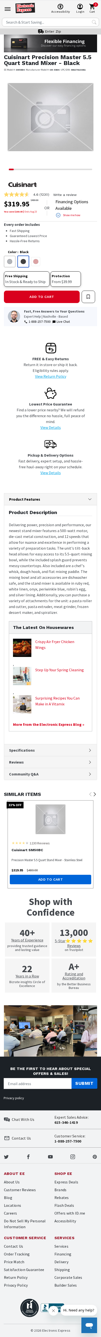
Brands (60, 1189)
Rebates (61, 1197)
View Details (50, 427)
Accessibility (65, 1220)
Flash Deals (64, 1205)
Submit (84, 1083)
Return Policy (15, 1277)
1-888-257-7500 (39, 321)
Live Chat (63, 321)
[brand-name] (22, 185)
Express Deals (66, 1182)
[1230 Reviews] (20, 842)
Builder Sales (65, 1285)
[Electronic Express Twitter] (6, 1156)
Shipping (62, 1269)
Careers (10, 1213)
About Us (12, 1182)
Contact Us (13, 1246)
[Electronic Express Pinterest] (94, 1156)
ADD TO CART (41, 297)
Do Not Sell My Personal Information (25, 1223)
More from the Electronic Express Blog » (48, 724)
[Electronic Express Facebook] (28, 1156)
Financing (62, 1254)
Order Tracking (17, 1254)
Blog (8, 1197)
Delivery (61, 1261)
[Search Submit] (94, 22)
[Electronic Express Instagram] (72, 1156)
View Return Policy (50, 376)
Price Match (14, 1261)
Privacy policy (14, 1098)
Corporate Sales (68, 1277)
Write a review (65, 194)
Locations (12, 1205)
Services (61, 1246)
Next (94, 794)
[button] (11, 120)
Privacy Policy (16, 1285)
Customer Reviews (20, 1189)
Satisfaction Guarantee (24, 1269)
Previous (90, 794)
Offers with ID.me (69, 1213)
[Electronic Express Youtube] (50, 1156)
